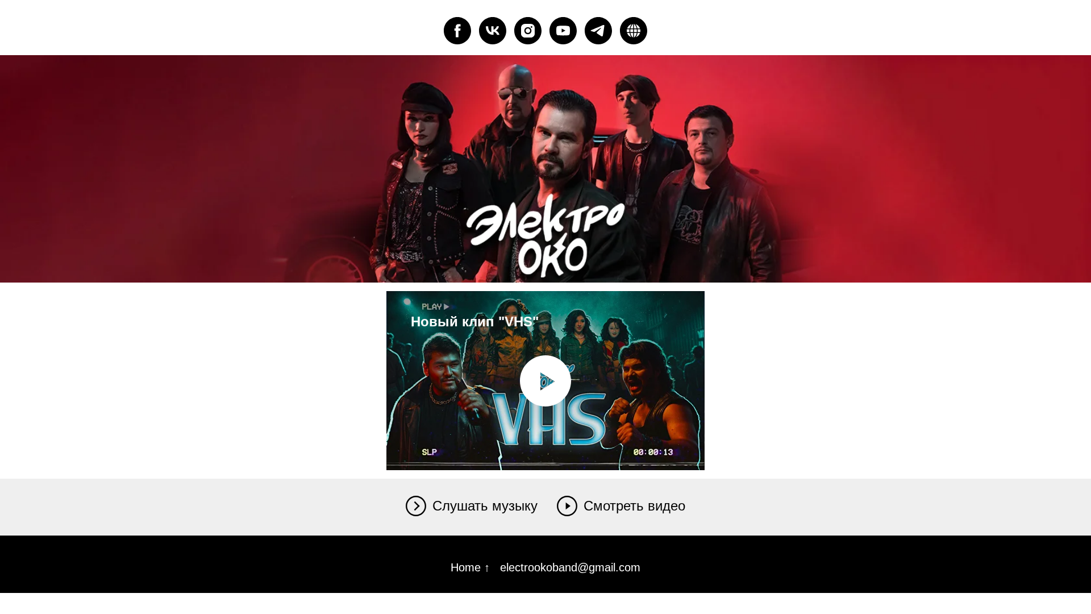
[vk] (492, 30)
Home (467, 567)
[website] (633, 30)
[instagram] (528, 30)
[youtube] (563, 30)
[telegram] (598, 30)
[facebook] (457, 30)
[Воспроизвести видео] (545, 380)
